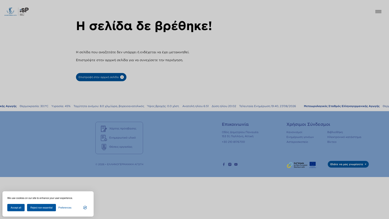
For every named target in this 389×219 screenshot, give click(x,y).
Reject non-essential (41, 207)
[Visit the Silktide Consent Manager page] (85, 207)
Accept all (16, 207)
